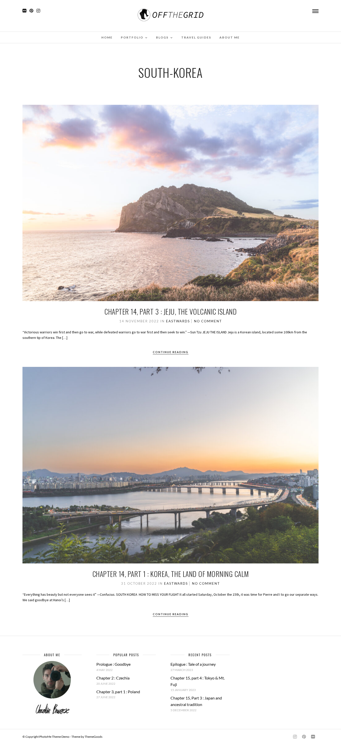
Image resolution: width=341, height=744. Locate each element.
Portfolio (132, 37)
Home (107, 37)
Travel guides (196, 37)
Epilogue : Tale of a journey (193, 664)
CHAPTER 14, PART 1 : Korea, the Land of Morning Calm (170, 574)
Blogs (162, 37)
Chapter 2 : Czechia (113, 677)
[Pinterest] (31, 11)
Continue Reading (170, 352)
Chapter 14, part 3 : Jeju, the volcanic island (170, 311)
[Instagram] (38, 11)
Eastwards (178, 321)
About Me (229, 37)
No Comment (208, 321)
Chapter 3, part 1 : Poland (118, 691)
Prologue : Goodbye (113, 664)
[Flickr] (24, 11)
